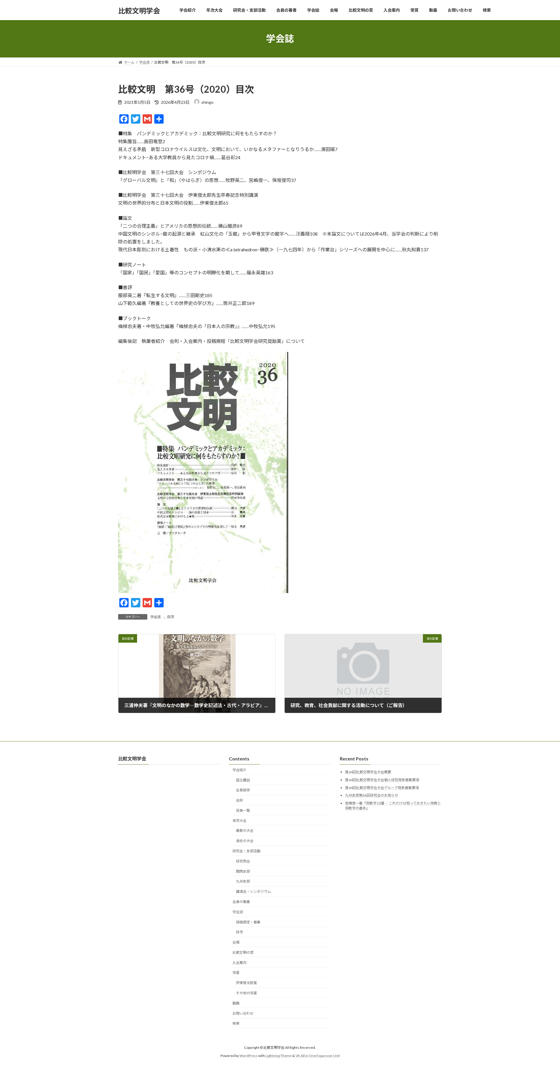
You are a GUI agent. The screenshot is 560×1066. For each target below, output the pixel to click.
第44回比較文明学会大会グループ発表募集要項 (382, 788)
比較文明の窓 (242, 952)
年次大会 (239, 820)
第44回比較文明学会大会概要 (368, 772)
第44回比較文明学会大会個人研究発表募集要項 (382, 780)
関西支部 (243, 871)
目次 (170, 617)
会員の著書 (241, 902)
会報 (235, 942)
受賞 (235, 973)
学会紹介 (239, 770)
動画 (235, 1003)
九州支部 (243, 881)
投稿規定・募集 (248, 922)
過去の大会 (244, 841)
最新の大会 (244, 831)
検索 (235, 1023)
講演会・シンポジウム (253, 892)
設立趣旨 (243, 780)
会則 (239, 800)
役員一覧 (243, 810)
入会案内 (239, 962)
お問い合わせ (242, 1013)
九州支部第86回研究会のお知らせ (371, 795)
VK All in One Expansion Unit (317, 1056)
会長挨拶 (243, 790)
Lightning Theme (278, 1056)
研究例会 (243, 861)
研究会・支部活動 (246, 851)
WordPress (248, 1056)
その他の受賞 (246, 993)
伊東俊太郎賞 (246, 983)
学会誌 (155, 617)
